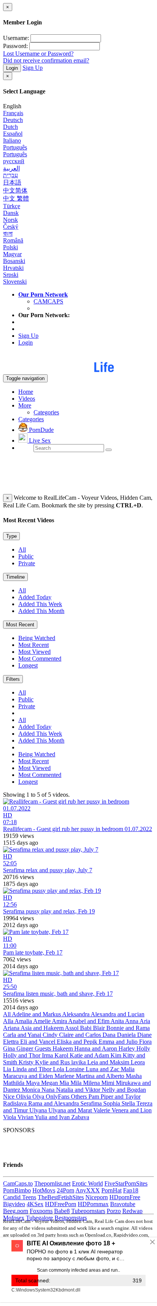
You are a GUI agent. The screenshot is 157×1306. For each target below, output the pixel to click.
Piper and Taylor (121, 1096)
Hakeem (63, 1048)
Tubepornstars (88, 1211)
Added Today (34, 597)
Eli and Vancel (38, 1041)
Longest (28, 665)
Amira (60, 1021)
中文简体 (15, 190)
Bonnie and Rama (128, 1028)
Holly (143, 1048)
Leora (138, 1062)
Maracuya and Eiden (28, 1076)
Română (13, 240)
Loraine (76, 1069)
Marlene (65, 1076)
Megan (50, 1083)
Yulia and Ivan (53, 1117)
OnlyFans (58, 1096)
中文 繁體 (16, 198)
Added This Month (41, 611)
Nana (49, 1089)
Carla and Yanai (23, 1035)
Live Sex (39, 440)
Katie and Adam (90, 1055)
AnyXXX (87, 1190)
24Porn (65, 1190)
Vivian (26, 1117)
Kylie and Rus (53, 1062)
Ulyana (38, 1110)
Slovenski (15, 281)
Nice (9, 1096)
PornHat (111, 1190)
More (24, 405)
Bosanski (14, 261)
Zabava (80, 1117)
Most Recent (20, 624)
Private (26, 563)
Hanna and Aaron (96, 1048)
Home (25, 391)
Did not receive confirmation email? (46, 60)
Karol (62, 1055)
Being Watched (36, 638)
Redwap (132, 1211)
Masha (134, 1076)
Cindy (51, 1035)
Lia (8, 1069)
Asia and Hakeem (43, 1028)
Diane (144, 1035)
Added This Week (40, 604)
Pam (94, 1096)
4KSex (35, 1204)
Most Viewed (34, 651)
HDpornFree (124, 1197)
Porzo (114, 1211)
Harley (127, 1048)
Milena (92, 1083)
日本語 (12, 182)
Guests (44, 1048)
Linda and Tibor (33, 1069)
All (22, 549)
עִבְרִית (10, 175)
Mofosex (13, 1218)
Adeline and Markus (37, 1014)
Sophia (112, 1103)
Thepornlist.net (52, 1183)
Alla (8, 1021)
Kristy (27, 1062)
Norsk (10, 220)
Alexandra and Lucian (117, 1014)
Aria (144, 1021)
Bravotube (122, 1204)
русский (13, 161)
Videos (26, 398)
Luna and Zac (103, 1069)
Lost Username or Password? (38, 53)
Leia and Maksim (109, 1062)
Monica (32, 1089)
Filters (13, 679)
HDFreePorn (60, 1204)
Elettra (11, 1041)
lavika (79, 1062)
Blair (99, 1028)
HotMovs (43, 1190)
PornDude (40, 430)
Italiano (12, 140)
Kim (117, 1055)
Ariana (12, 1028)
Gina (9, 1048)
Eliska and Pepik (78, 1041)
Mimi (108, 1083)
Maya (33, 1083)
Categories (46, 412)
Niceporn (96, 1197)
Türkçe (11, 206)
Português (15, 147)
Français (13, 113)
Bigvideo (14, 1204)
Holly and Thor (22, 1055)
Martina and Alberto (101, 1076)
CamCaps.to (18, 1183)
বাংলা (8, 233)
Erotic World (87, 1183)
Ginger (25, 1048)
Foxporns (41, 1211)
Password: (15, 46)
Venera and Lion (132, 1110)
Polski (10, 247)
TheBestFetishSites (61, 1197)
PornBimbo (17, 1190)
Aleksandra (76, 1014)
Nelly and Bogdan (124, 1089)
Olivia (24, 1096)
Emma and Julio (119, 1041)
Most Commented (39, 658)
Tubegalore (39, 1218)
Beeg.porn (15, 1211)
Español (12, 133)
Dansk (11, 213)
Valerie (102, 1110)
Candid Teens (19, 1197)
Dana (110, 1035)
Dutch (10, 127)
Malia (128, 1069)
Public (26, 556)
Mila (76, 1083)
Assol (72, 1028)
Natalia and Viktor (79, 1089)
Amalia (23, 1021)
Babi (86, 1028)
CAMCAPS (48, 301)
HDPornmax (93, 1204)
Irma (48, 1055)
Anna (132, 1021)
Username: (16, 38)
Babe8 (62, 1211)
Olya (39, 1096)
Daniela (127, 1035)
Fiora (145, 1041)
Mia (64, 1083)
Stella (129, 1103)
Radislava (15, 1103)
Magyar (12, 254)
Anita (118, 1021)
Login (12, 68)
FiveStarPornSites (125, 1183)
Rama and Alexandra (54, 1103)
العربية (11, 168)
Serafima (91, 1103)
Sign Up (32, 67)
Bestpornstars (70, 1218)
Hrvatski (13, 268)
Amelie (42, 1021)
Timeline (15, 577)
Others (79, 1096)
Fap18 (130, 1190)
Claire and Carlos (81, 1035)
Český (10, 226)
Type (11, 536)
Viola (10, 1117)
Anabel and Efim (89, 1021)
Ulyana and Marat (70, 1110)
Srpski (10, 274)
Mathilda (14, 1083)
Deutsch (13, 120)
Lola (59, 1069)
